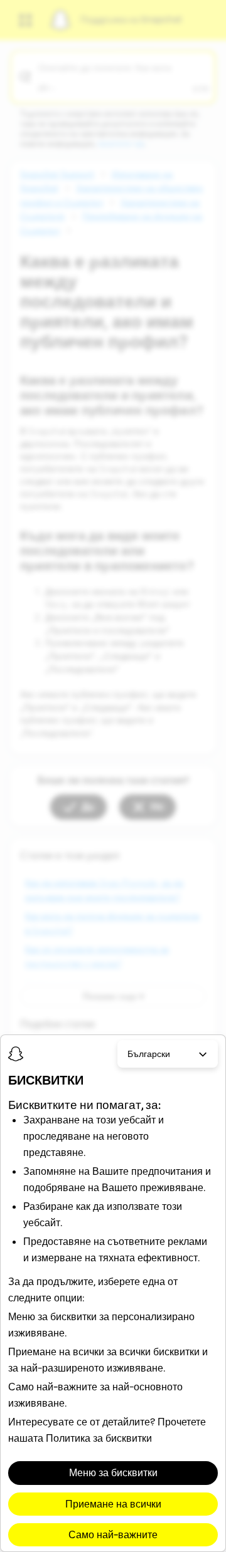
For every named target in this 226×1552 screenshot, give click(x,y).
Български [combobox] (148, 1054)
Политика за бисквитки (99, 1438)
